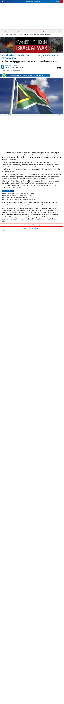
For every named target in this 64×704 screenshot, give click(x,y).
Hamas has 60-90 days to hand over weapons (15, 197)
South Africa (6, 70)
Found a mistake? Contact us (31, 228)
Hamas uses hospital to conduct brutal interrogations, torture (19, 199)
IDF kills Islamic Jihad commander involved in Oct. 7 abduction (19, 193)
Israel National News (7, 34)
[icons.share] (61, 1)
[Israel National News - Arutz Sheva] (32, 1)
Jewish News (16, 34)
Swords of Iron (15, 70)
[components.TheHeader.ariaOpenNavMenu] (10, 1)
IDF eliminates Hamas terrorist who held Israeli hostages (18, 195)
